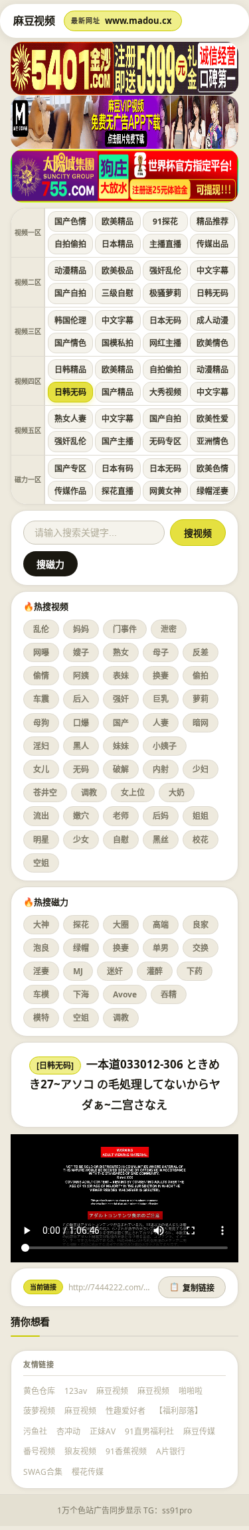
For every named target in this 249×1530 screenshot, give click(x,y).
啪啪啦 (191, 1391)
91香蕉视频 (126, 1451)
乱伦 (41, 629)
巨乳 (161, 699)
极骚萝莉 (165, 293)
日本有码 (117, 468)
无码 (81, 769)
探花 (81, 924)
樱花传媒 (88, 1472)
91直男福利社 (149, 1431)
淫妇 (41, 746)
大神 (41, 924)
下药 (195, 971)
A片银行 (170, 1451)
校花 (200, 839)
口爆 (81, 722)
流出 (41, 815)
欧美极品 (117, 270)
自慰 (121, 839)
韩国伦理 (70, 320)
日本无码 (165, 320)
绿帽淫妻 (212, 491)
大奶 (177, 792)
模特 (41, 1017)
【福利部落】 (179, 1410)
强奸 (121, 699)
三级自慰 (117, 293)
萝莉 (200, 699)
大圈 (121, 924)
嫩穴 (81, 815)
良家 (200, 924)
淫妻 (41, 971)
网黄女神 (165, 491)
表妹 (121, 675)
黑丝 (161, 839)
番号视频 (39, 1451)
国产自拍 (70, 293)
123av (75, 1391)
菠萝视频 (39, 1410)
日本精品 (117, 244)
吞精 (169, 994)
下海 (81, 994)
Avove (125, 994)
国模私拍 (117, 343)
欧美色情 (212, 468)
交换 (200, 948)
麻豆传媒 (199, 1431)
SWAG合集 (42, 1472)
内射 (161, 769)
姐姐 (200, 815)
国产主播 (117, 441)
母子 (161, 652)
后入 (81, 699)
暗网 (200, 722)
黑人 (81, 746)
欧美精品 (117, 221)
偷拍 (200, 675)
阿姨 (81, 675)
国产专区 (70, 468)
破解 (121, 769)
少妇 (200, 769)
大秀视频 (165, 392)
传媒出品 (212, 244)
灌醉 (155, 971)
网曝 (41, 652)
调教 (89, 792)
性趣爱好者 (125, 1410)
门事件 (125, 629)
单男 (161, 948)
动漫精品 (70, 270)
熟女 (121, 652)
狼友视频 (80, 1451)
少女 (81, 839)
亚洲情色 (212, 441)
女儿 (41, 769)
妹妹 (121, 746)
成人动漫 (212, 320)
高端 (161, 924)
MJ (78, 971)
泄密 (169, 629)
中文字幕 (212, 270)
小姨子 (165, 746)
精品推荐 (212, 221)
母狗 (41, 722)
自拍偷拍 (70, 244)
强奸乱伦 (165, 270)
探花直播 (117, 491)
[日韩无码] (55, 1065)
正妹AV (103, 1431)
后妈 (161, 815)
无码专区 (165, 441)
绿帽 (81, 948)
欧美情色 (212, 343)
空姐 (41, 863)
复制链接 (191, 1287)
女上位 (133, 792)
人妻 (161, 722)
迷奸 (115, 971)
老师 (121, 815)
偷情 (41, 675)
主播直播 (165, 244)
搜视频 (198, 533)
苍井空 (45, 792)
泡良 (41, 948)
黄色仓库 (39, 1391)
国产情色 (70, 343)
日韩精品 (70, 369)
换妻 (161, 675)
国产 (121, 722)
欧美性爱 (212, 418)
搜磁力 (50, 564)
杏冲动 (68, 1431)
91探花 (165, 221)
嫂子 (81, 652)
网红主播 (165, 343)
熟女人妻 (70, 418)
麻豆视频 (112, 1391)
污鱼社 (35, 1431)
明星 (41, 839)
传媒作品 (70, 491)
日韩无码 (212, 293)
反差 (200, 652)
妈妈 (81, 629)
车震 (41, 699)
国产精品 (117, 392)
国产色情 (70, 221)
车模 (41, 994)
